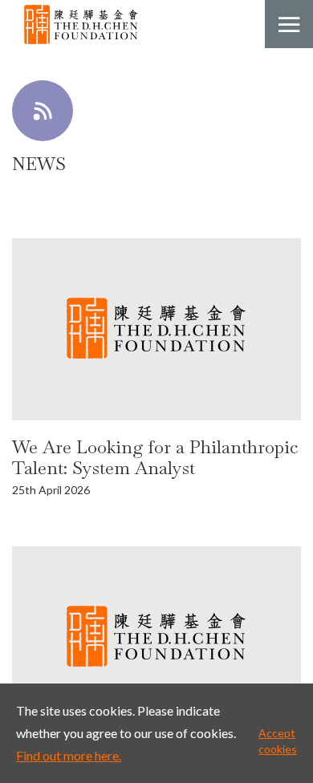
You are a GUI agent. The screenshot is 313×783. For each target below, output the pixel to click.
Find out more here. (68, 755)
